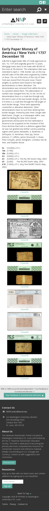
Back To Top (24, 493)
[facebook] (44, 2)
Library (16, 34)
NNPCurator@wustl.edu (16, 411)
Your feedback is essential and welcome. (24, 395)
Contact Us (23, 504)
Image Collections (30, 34)
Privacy (13, 504)
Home (7, 34)
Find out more (9, 462)
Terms (5, 504)
